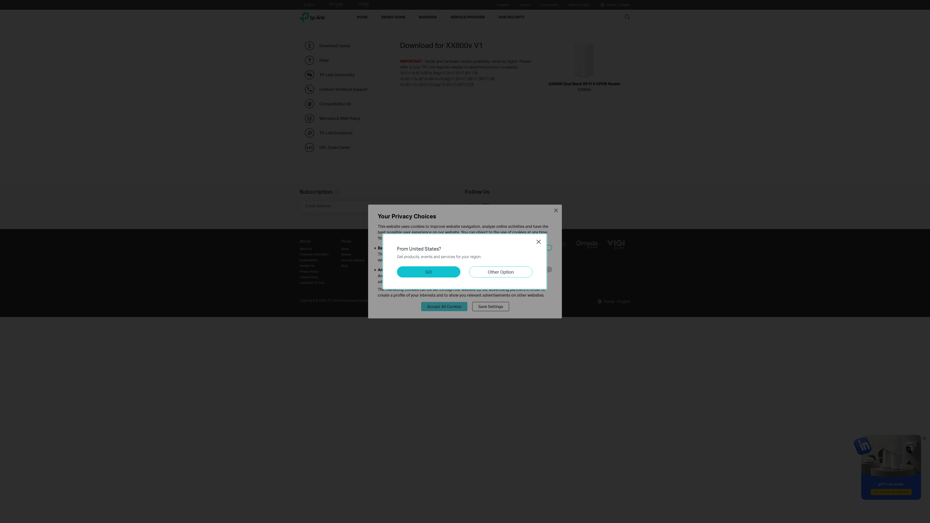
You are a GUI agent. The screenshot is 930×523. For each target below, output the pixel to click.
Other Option (501, 272)
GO (428, 272)
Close (538, 242)
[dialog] (465, 261)
